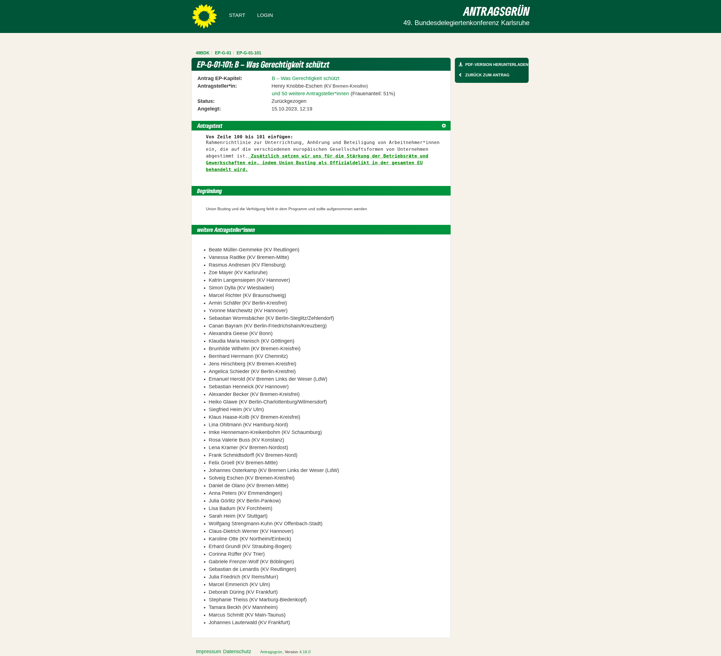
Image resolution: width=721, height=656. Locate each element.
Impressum (208, 651)
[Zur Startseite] (204, 16)
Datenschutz (237, 651)
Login (265, 15)
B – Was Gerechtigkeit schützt (305, 78)
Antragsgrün (271, 652)
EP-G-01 (223, 52)
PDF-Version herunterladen (496, 64)
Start (237, 15)
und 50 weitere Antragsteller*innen (310, 93)
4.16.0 (305, 652)
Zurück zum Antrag (487, 75)
